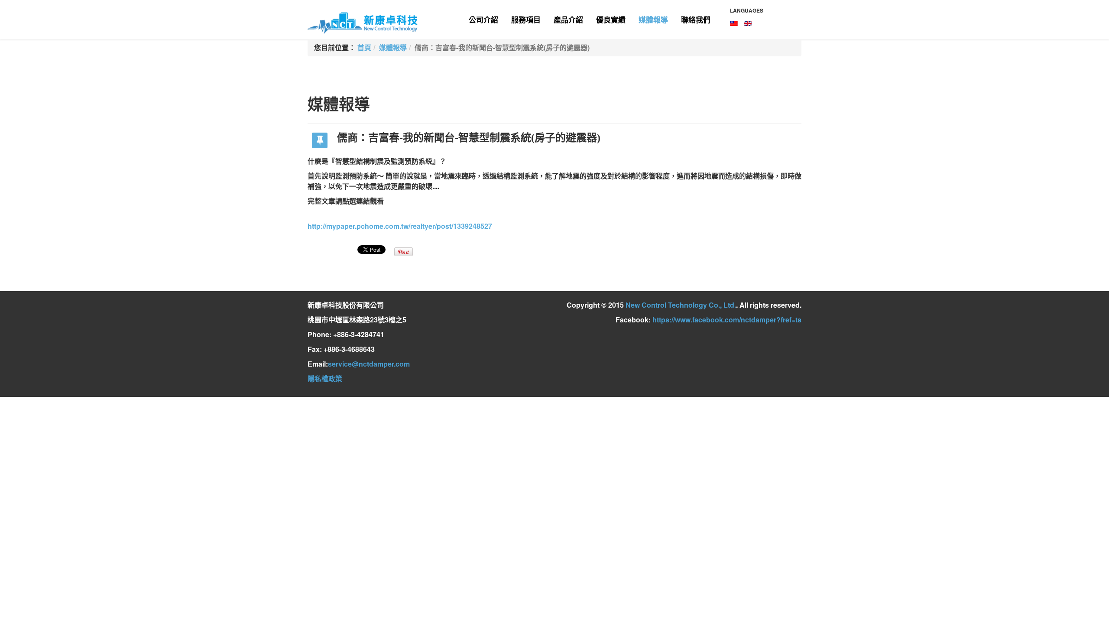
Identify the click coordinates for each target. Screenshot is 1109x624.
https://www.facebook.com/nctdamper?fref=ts (726, 320)
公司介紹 (483, 19)
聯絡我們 (695, 19)
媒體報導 (653, 19)
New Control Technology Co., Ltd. (681, 305)
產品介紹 (568, 19)
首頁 (364, 47)
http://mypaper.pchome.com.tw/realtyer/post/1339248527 (400, 226)
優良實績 (611, 19)
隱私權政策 (325, 379)
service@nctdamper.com (369, 364)
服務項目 (526, 19)
